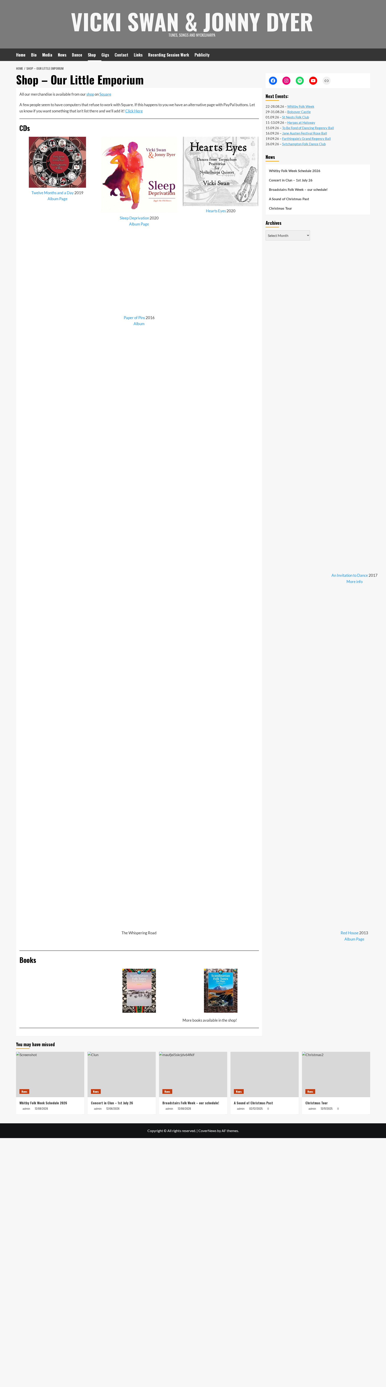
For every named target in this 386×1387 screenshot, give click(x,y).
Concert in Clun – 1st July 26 (291, 180)
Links (138, 55)
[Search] (367, 55)
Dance (77, 55)
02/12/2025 (256, 1108)
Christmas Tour (280, 208)
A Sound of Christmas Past (289, 199)
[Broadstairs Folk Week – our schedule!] (193, 1074)
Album (139, 323)
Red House (350, 932)
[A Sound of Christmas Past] (265, 1074)
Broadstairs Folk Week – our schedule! (298, 190)
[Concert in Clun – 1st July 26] (122, 1074)
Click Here (134, 111)
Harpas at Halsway (301, 122)
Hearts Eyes (216, 210)
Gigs (105, 55)
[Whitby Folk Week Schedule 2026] (50, 1074)
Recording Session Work (168, 55)
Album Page (57, 198)
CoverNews (207, 1130)
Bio (34, 55)
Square (105, 94)
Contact (121, 55)
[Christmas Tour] (336, 1074)
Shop (92, 55)
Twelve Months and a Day (52, 192)
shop (90, 94)
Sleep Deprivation (134, 218)
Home (20, 55)
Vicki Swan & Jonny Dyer (192, 21)
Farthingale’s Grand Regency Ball (306, 139)
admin (241, 1108)
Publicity (202, 55)
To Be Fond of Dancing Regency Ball (308, 128)
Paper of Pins (134, 317)
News (62, 55)
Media (47, 55)
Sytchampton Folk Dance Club (304, 144)
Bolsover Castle (299, 112)
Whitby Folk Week (300, 106)
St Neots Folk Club (295, 117)
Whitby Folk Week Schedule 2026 (294, 171)
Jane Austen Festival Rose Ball (304, 133)
